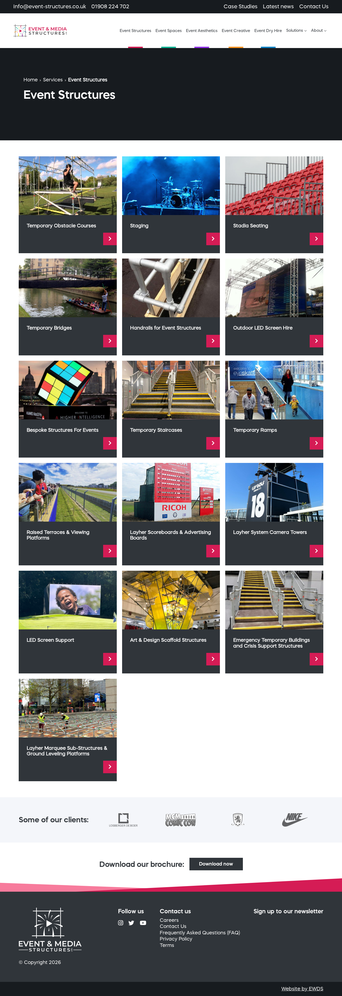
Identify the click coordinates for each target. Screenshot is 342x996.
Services (53, 79)
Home (31, 79)
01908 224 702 (110, 6)
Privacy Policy (176, 939)
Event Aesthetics (201, 31)
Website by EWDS (302, 988)
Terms (167, 945)
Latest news (278, 6)
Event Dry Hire (268, 31)
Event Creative (236, 31)
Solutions (294, 30)
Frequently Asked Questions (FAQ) (200, 932)
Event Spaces (169, 31)
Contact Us (314, 6)
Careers (169, 920)
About (317, 30)
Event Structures (135, 31)
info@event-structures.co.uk (49, 6)
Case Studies (241, 6)
